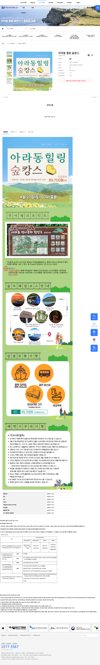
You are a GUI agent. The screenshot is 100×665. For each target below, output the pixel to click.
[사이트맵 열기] (98, 7)
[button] (23, 7)
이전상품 (6, 97)
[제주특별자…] (45, 628)
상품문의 (22, 132)
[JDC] (24, 628)
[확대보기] (50, 89)
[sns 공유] (92, 55)
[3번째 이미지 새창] (9, 67)
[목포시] (87, 628)
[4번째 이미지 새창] (9, 74)
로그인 (88, 7)
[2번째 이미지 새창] (9, 61)
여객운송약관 (36, 635)
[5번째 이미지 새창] (9, 81)
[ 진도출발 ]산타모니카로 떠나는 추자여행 (25, 35)
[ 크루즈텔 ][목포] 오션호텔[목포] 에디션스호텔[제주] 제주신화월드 (74, 36)
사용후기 (13, 132)
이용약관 (3, 635)
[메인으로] (3, 43)
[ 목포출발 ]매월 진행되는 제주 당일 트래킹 (9, 35)
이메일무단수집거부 (25, 635)
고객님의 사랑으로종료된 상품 (90, 35)
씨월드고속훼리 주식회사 (18, 659)
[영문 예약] (84, 7)
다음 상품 (94, 97)
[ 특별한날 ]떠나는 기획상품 (58, 35)
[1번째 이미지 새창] (9, 54)
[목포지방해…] (66, 628)
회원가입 (92, 7)
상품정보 (5, 132)
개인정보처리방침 (13, 635)
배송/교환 (30, 132)
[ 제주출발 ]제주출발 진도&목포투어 (42, 35)
